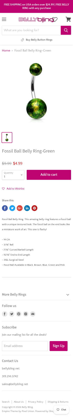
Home (6, 50)
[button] (13, 188)
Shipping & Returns (58, 401)
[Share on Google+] (20, 208)
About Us (19, 401)
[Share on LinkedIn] (27, 208)
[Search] (66, 30)
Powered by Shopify (46, 411)
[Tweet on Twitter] (12, 208)
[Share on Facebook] (5, 208)
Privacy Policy (35, 401)
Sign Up (58, 346)
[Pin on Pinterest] (34, 208)
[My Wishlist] (54, 19)
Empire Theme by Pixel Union (18, 411)
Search (6, 401)
